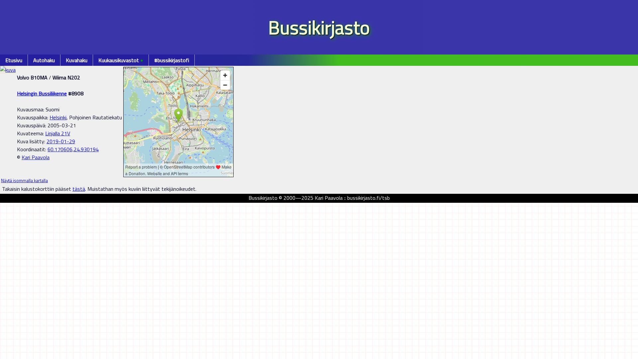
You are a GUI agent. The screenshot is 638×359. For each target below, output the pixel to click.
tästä (78, 189)
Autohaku (44, 60)
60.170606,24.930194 (73, 149)
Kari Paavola (36, 157)
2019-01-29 (61, 141)
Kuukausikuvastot (120, 60)
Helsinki (58, 117)
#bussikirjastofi (171, 60)
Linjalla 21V (57, 133)
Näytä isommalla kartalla (24, 180)
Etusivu (13, 60)
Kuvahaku (76, 60)
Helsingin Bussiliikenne (42, 93)
